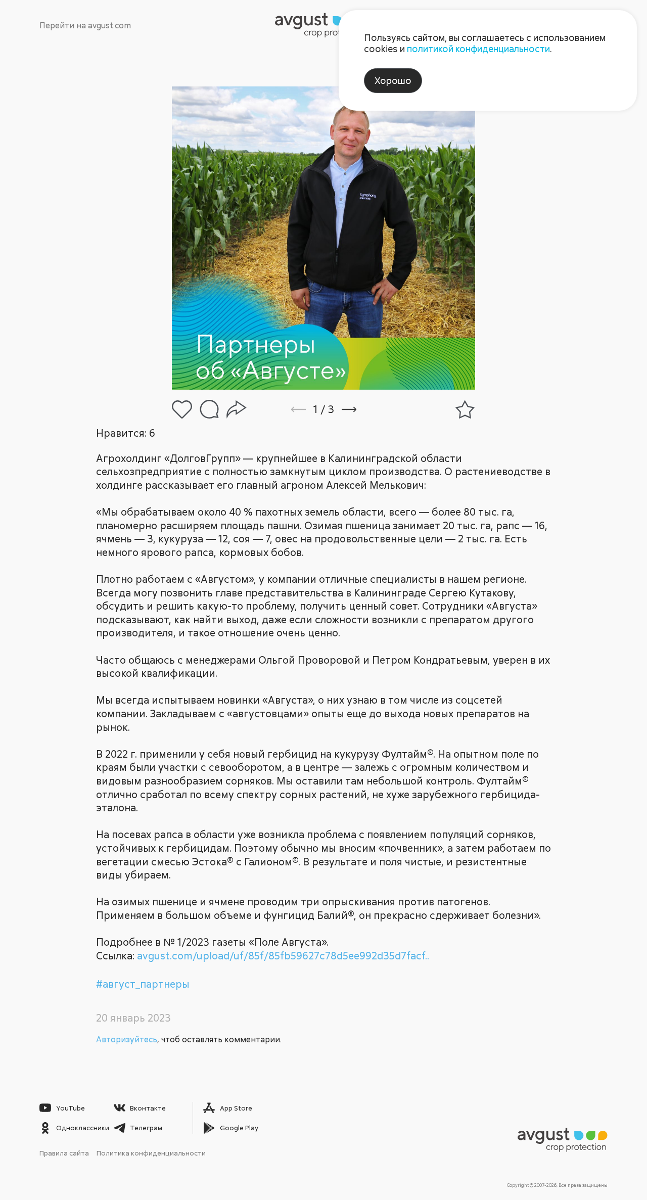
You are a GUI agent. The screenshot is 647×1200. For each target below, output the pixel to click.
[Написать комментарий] (209, 409)
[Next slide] (363, 409)
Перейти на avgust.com (85, 25)
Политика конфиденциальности (151, 1153)
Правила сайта (64, 1153)
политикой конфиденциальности (478, 48)
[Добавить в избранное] (465, 409)
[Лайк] (182, 409)
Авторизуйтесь (126, 1039)
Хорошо (393, 80)
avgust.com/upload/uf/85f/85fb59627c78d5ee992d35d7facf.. (283, 955)
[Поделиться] (236, 409)
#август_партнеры (143, 984)
